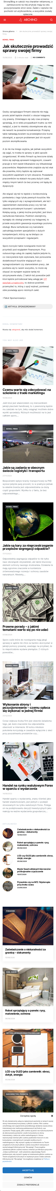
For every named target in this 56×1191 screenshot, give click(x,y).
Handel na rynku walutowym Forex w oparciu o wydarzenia (28, 787)
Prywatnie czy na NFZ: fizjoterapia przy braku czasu (33, 883)
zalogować (16, 330)
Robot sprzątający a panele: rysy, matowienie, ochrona (33, 843)
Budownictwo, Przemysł (17, 1094)
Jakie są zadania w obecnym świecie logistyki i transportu (24, 469)
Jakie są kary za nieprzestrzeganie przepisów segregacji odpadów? (28, 547)
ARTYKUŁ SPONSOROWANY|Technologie (23, 1033)
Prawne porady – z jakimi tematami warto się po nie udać (25, 628)
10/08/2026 (22, 835)
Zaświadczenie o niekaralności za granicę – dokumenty (33, 830)
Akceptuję (28, 1170)
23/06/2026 (22, 888)
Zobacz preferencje (28, 1185)
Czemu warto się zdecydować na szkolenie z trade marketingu (27, 391)
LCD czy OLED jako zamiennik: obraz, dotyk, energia (35, 856)
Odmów (28, 1177)
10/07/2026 (21, 874)
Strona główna (8, 31)
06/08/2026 (22, 848)
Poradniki (10, 911)
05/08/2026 (22, 861)
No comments (39, 57)
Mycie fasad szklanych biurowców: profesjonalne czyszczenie (34, 870)
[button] (52, 1116)
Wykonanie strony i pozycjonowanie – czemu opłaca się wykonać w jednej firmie (26, 708)
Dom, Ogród (11, 972)
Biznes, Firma (8, 40)
